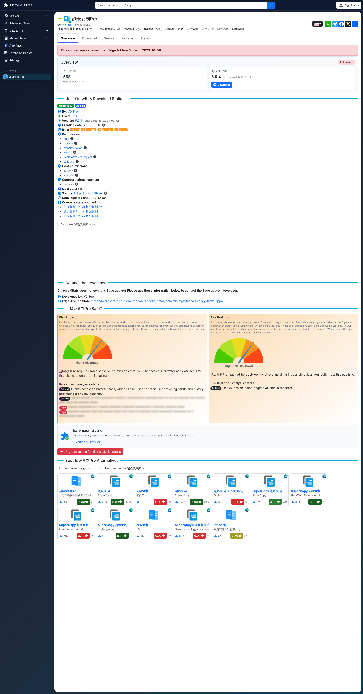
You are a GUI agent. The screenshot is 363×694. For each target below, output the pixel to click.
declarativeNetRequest (78, 157)
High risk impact (83, 129)
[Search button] (271, 5)
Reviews (127, 38)
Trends (146, 38)
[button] (348, 5)
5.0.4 (78, 120)
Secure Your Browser (87, 441)
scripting (69, 161)
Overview (68, 38)
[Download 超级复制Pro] (282, 78)
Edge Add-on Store (88, 193)
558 (75, 116)
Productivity (82, 24)
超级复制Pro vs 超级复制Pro (83, 207)
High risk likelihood (112, 129)
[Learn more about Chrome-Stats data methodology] (105, 193)
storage (68, 143)
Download (89, 38)
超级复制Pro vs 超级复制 (81, 211)
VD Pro (66, 24)
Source (109, 38)
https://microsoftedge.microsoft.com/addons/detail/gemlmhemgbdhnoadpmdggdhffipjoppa (157, 301)
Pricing (14, 60)
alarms (68, 152)
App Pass (15, 45)
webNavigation (73, 147)
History (15, 71)
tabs (66, 138)
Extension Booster (21, 52)
